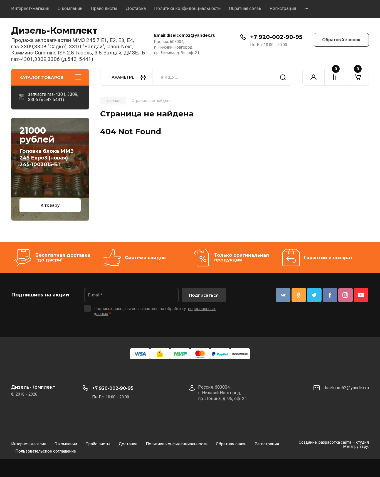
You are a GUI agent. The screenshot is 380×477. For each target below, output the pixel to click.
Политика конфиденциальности (187, 8)
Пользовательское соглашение (45, 451)
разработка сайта (335, 442)
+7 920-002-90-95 (276, 37)
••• (306, 8)
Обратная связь (245, 8)
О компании (70, 8)
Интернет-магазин (30, 8)
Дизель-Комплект (54, 30)
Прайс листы (104, 8)
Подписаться (204, 295)
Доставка (136, 8)
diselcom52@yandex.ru (346, 387)
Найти (283, 77)
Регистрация (283, 8)
